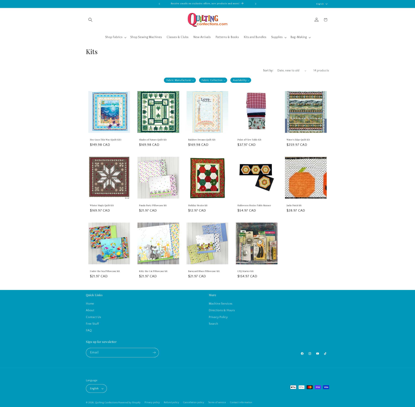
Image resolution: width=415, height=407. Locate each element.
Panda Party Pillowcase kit (153, 205)
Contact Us (93, 317)
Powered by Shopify (129, 402)
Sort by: (268, 70)
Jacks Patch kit (294, 205)
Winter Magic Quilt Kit (102, 205)
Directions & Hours (222, 310)
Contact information (241, 402)
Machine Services (220, 303)
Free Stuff (92, 324)
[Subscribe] (154, 352)
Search (213, 324)
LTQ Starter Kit (245, 271)
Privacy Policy (218, 317)
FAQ (89, 330)
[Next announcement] (255, 4)
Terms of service (217, 402)
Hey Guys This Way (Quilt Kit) (105, 139)
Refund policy (171, 402)
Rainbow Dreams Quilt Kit (201, 139)
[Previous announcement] (159, 4)
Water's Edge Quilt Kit (298, 139)
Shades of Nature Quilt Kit (153, 139)
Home (90, 303)
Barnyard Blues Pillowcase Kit (204, 271)
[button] (90, 19)
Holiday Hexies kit (198, 205)
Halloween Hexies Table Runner (254, 205)
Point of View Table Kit (249, 139)
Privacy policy (152, 402)
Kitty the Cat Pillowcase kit (153, 271)
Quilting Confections (106, 402)
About (90, 310)
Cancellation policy (193, 402)
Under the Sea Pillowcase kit (105, 271)
